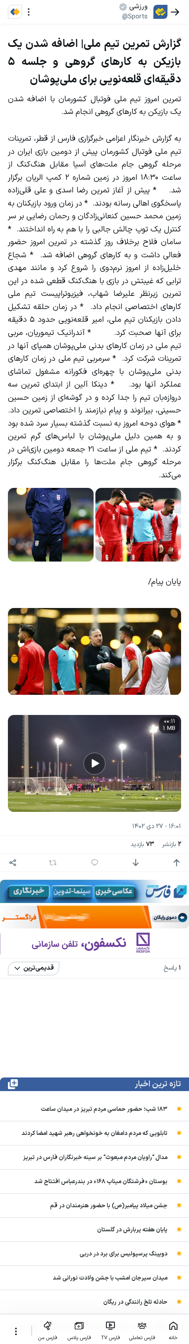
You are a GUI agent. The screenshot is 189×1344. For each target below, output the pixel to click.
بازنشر (171, 844)
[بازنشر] (52, 863)
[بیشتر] (15, 1331)
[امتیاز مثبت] (176, 863)
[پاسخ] (95, 863)
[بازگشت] (175, 12)
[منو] (29, 12)
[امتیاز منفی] (136, 863)
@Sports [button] (135, 16)
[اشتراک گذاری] (13, 863)
